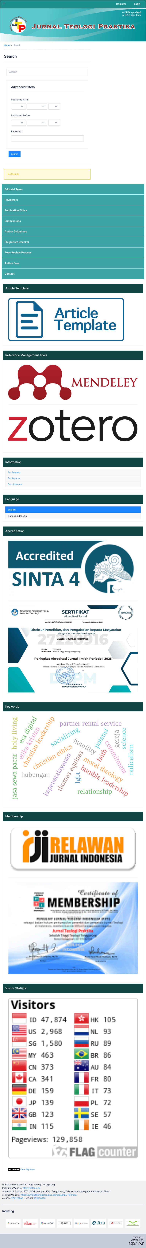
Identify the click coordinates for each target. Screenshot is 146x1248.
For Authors (14, 478)
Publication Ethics (16, 210)
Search (14, 154)
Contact (9, 273)
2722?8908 (17, 1198)
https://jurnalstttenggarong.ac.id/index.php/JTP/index (49, 1194)
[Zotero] (73, 428)
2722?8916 (39, 1198)
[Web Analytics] (14, 1169)
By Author (16, 131)
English (12, 509)
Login (137, 3)
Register (121, 3)
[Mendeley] (73, 382)
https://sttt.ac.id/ (31, 1188)
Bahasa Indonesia (17, 515)
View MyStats (27, 1169)
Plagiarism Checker (17, 241)
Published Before (20, 115)
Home (7, 45)
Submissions (13, 220)
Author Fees (12, 263)
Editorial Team (13, 189)
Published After (20, 99)
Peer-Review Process (18, 252)
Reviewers (11, 199)
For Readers (14, 472)
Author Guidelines (16, 231)
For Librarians (15, 484)
